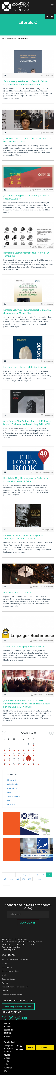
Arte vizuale (12, 784)
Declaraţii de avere (9, 979)
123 (24, 875)
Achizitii (5, 983)
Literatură (11, 780)
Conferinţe (12, 788)
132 (29, 879)
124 (30, 875)
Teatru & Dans (13, 796)
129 (11, 879)
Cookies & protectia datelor (12, 995)
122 (18, 875)
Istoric (4, 975)
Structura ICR (7, 967)
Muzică (10, 792)
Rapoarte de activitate (10, 971)
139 (39, 879)
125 (37, 875)
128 (5, 879)
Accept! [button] (44, 1047)
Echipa (4, 963)
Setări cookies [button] (19, 1047)
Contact (5, 991)
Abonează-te (28, 923)
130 (17, 879)
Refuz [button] (30, 1047)
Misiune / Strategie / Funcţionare (15, 959)
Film (9, 800)
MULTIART (12, 804)
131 (23, 879)
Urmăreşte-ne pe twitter (18, 1006)
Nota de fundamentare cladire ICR (15, 987)
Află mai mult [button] (8, 1069)
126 (43, 875)
